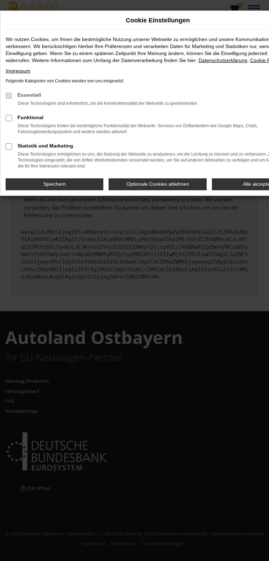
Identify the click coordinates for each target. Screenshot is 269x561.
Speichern (54, 184)
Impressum (18, 71)
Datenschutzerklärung (223, 60)
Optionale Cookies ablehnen (157, 184)
